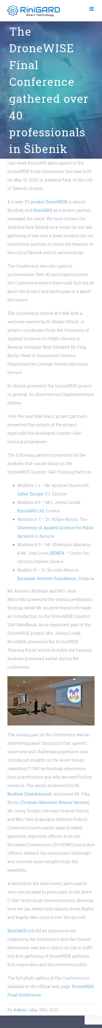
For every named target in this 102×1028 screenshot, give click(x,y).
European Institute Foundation (46, 578)
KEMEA (58, 553)
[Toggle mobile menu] (92, 8)
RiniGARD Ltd (30, 510)
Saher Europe (30, 493)
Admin (19, 1009)
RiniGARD (42, 210)
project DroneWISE (49, 201)
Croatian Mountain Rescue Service (54, 802)
